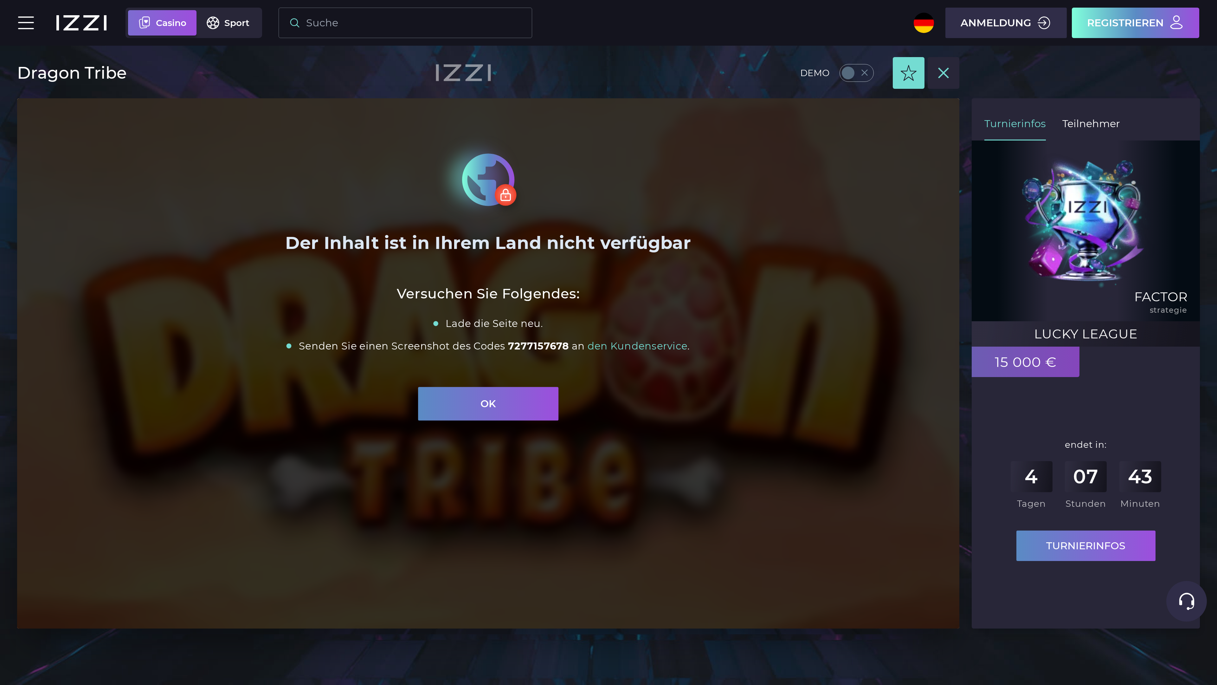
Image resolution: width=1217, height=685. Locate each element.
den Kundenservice (637, 346)
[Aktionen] (908, 73)
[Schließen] (943, 73)
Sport (236, 22)
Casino (171, 22)
